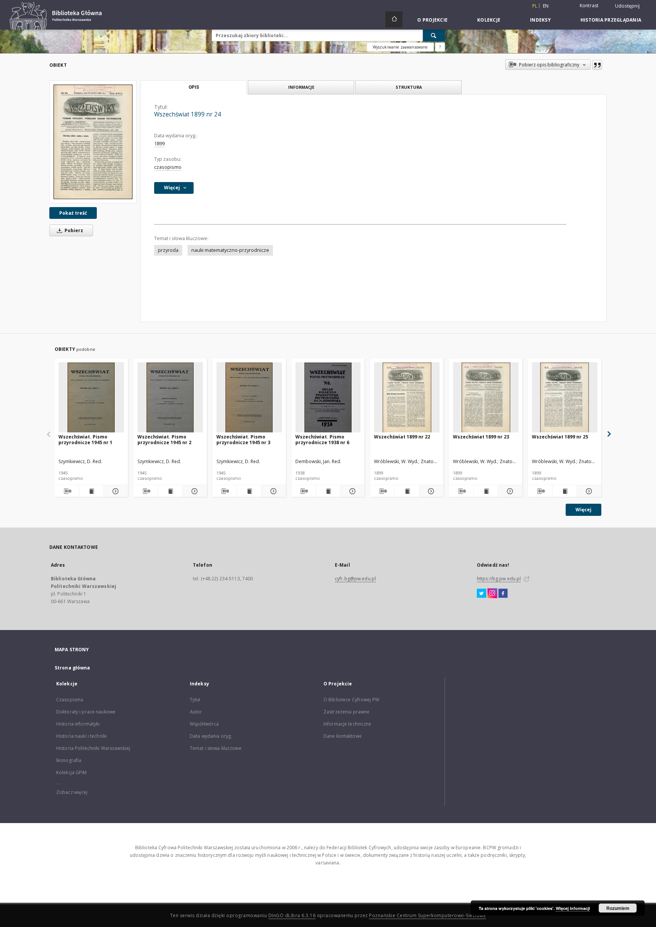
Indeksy (540, 20)
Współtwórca (204, 724)
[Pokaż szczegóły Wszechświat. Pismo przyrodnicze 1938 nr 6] (351, 491)
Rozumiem (617, 908)
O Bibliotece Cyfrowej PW (351, 699)
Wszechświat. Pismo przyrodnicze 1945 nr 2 (164, 439)
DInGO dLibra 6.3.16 (292, 915)
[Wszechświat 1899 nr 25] (564, 398)
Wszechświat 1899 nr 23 (481, 437)
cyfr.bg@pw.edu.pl (355, 578)
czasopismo (167, 167)
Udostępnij (627, 6)
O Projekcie (432, 20)
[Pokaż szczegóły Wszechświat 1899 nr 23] (509, 491)
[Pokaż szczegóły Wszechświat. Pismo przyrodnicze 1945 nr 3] (272, 491)
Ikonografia (68, 760)
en (546, 5)
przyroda (168, 250)
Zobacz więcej (72, 792)
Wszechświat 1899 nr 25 (560, 437)
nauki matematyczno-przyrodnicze (230, 250)
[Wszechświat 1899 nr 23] (485, 398)
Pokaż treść (73, 213)
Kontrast (589, 5)
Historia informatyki (77, 724)
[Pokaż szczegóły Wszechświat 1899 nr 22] (430, 491)
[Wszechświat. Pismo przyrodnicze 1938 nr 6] (328, 398)
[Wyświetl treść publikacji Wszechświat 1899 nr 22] (407, 491)
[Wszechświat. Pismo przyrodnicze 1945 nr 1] (91, 398)
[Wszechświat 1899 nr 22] (406, 398)
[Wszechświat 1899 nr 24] (93, 142)
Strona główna (72, 668)
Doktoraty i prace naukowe (85, 712)
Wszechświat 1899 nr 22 (402, 437)
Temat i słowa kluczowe (215, 748)
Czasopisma (69, 699)
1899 (159, 143)
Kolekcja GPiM (71, 772)
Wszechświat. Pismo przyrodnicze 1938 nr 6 (322, 439)
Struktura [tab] (409, 87)
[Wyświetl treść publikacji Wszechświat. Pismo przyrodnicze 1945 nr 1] (91, 491)
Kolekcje (488, 20)
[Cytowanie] (597, 65)
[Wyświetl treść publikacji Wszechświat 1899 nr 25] (565, 491)
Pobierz (73, 230)
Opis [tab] (194, 87)
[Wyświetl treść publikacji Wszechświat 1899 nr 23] (486, 491)
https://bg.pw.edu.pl (499, 578)
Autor (196, 712)
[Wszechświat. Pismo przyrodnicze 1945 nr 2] (170, 398)
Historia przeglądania (610, 20)
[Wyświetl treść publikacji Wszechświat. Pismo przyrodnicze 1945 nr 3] (249, 491)
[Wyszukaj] (434, 35)
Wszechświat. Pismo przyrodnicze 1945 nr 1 (85, 439)
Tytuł (195, 699)
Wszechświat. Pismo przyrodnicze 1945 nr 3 (243, 439)
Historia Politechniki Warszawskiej (93, 748)
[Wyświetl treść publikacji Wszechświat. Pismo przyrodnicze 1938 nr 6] (328, 491)
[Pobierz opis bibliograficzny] (67, 491)
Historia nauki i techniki (81, 736)
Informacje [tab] (301, 87)
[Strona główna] (393, 19)
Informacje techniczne (347, 724)
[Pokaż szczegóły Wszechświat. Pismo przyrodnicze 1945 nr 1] (114, 491)
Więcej (583, 509)
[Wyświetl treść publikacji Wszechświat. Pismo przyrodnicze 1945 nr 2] (170, 491)
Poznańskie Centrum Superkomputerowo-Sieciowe (427, 915)
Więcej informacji (573, 908)
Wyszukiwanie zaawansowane (400, 47)
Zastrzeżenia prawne (346, 712)
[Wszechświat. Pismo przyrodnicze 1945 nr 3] (249, 398)
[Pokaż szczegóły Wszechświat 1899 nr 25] (588, 491)
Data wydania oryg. (211, 736)
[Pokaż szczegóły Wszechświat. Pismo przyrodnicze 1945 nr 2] (193, 491)
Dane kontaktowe (342, 736)
